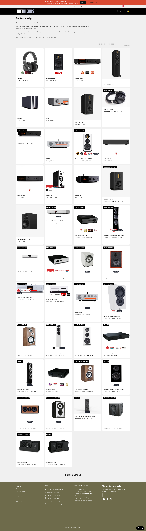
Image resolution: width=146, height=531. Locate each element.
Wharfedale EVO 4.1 (50, 78)
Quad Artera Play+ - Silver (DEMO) (54, 275)
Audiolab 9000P (107, 158)
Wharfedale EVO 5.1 (108, 199)
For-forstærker (19, 488)
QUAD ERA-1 (20, 78)
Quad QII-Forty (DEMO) (22, 462)
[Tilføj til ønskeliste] (41, 49)
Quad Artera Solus (50, 389)
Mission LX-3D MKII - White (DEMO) (112, 316)
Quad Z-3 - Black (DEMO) (23, 389)
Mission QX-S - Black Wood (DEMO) (112, 425)
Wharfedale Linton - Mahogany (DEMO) (113, 275)
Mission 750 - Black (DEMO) (52, 425)
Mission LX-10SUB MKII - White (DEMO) (84, 275)
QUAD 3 (48, 158)
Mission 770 (49, 195)
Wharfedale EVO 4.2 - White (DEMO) (83, 158)
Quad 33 (48, 118)
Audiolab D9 (78, 195)
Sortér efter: (119, 44)
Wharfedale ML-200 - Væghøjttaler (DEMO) (85, 416)
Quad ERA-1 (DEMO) (108, 109)
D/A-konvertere (19, 501)
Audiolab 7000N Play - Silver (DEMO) (25, 268)
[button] (46, 11)
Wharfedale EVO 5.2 (79, 122)
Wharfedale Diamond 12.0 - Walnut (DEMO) (114, 389)
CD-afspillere (19, 496)
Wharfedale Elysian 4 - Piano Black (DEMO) (114, 235)
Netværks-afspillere (21, 499)
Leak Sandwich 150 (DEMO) (81, 389)
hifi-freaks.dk (71, 527)
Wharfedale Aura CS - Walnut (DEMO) (26, 425)
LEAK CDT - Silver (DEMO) (52, 299)
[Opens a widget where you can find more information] (140, 528)
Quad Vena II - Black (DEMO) (81, 235)
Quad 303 (19, 118)
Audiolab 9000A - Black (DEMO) (24, 140)
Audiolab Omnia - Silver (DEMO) (24, 297)
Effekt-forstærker (20, 491)
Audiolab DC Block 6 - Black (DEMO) (54, 220)
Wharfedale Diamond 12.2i (23, 239)
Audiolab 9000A (79, 78)
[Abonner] (128, 495)
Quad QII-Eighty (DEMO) (51, 462)
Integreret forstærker (21, 494)
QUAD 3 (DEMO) (78, 312)
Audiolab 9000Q (21, 195)
